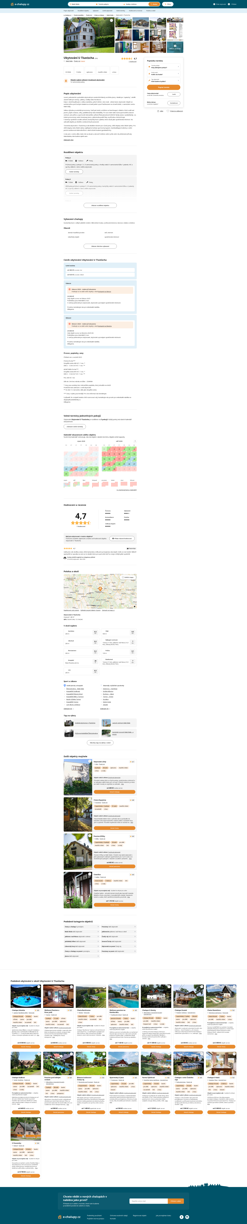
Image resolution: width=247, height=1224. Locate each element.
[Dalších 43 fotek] (188, 996)
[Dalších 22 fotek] (156, 996)
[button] (100, 589)
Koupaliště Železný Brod (74, 694)
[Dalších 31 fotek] (26, 996)
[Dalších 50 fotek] (91, 1063)
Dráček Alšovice (108, 691)
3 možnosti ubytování (64, 1028)
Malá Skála (110, 15)
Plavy (216, 1080)
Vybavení (95, 11)
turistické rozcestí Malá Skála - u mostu (122, 733)
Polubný (178, 1013)
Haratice (211, 1080)
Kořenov (184, 1013)
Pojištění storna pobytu (95, 1219)
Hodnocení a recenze (135, 11)
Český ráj (89, 15)
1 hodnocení (132, 61)
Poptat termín (163, 87)
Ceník (174, 94)
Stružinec (20, 1080)
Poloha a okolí (150, 11)
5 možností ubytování (114, 816)
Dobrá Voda (107, 702)
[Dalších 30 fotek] (78, 814)
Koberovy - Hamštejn (110, 689)
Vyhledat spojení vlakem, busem (90, 610)
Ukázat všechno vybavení (100, 246)
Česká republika (79, 15)
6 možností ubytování (114, 777)
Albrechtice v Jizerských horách (153, 1013)
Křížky (97, 839)
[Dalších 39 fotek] (156, 1063)
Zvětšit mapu (128, 577)
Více (122, 784)
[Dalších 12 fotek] (26, 1129)
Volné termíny (120, 11)
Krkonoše (31, 1013)
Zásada (105, 705)
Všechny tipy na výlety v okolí (100, 743)
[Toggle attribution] (134, 606)
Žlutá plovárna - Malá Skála (75, 689)
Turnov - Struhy (108, 697)
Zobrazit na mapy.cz (108, 610)
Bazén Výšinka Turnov (73, 699)
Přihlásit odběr (176, 1201)
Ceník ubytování (107, 11)
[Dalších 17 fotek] (78, 777)
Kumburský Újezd (116, 1015)
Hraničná (146, 1080)
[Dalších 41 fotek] (91, 996)
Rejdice (81, 1013)
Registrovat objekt (139, 1215)
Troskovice (114, 1080)
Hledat (155, 4)
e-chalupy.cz (67, 15)
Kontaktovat (174, 103)
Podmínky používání (94, 1215)
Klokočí (16, 1145)
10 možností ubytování (97, 1095)
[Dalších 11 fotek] (78, 890)
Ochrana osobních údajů (119, 1215)
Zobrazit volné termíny (75, 427)
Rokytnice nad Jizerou (215, 1013)
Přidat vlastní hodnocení (123, 538)
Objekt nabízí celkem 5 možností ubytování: (88, 80)
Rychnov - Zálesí (108, 694)
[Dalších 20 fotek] (221, 996)
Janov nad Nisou (154, 1080)
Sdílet (161, 111)
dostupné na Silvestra (105, 326)
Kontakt (113, 1219)
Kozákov (106, 699)
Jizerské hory (147, 1014)
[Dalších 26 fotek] (123, 1063)
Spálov (97, 877)
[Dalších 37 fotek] (78, 852)
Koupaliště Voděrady (73, 691)
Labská (16, 1013)
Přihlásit (233, 4)
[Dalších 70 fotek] (58, 996)
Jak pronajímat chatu (163, 1215)
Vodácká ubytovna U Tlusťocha (85, 723)
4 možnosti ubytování (195, 1025)
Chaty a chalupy (99, 15)
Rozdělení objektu (83, 11)
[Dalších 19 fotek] (58, 1063)
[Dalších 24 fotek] (123, 996)
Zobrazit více (68, 140)
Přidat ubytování (221, 4)
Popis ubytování (69, 11)
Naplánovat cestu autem (71, 610)
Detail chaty (114, 828)
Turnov (48, 1015)
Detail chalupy (115, 792)
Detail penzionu (114, 866)
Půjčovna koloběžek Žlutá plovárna (86, 733)
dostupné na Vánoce (104, 291)
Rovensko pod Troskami (86, 1082)
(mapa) (82, 61)
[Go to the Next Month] (135, 441)
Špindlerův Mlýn (23, 1013)
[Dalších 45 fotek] (188, 1063)
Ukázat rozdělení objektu (100, 205)
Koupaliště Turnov (72, 702)
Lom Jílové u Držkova (73, 705)
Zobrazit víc (68, 709)
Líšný (96, 764)
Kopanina (98, 802)
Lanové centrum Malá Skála (121, 723)
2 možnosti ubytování (130, 1093)
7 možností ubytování (114, 852)
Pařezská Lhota (181, 1082)
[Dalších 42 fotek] (221, 1063)
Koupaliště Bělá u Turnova (74, 697)
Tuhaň (15, 1080)
